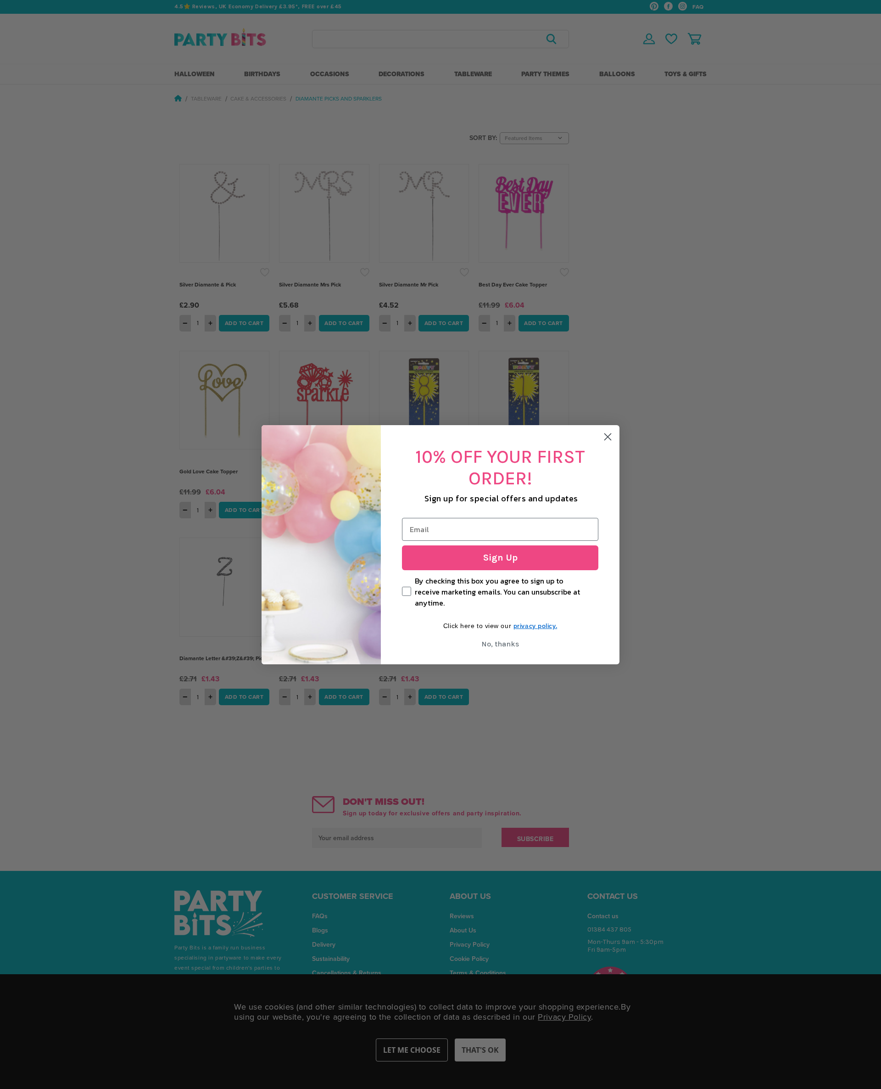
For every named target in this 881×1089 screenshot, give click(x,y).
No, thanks (500, 644)
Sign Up (500, 557)
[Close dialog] (608, 437)
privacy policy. (535, 626)
